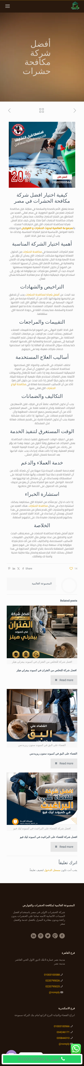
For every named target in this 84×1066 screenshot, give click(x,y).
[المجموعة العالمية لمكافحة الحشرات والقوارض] (75, 6)
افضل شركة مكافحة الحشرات (43, 197)
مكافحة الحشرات (32, 251)
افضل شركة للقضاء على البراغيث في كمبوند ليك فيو (48, 837)
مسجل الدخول (52, 870)
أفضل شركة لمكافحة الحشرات (43, 294)
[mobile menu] (7, 6)
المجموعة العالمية (42, 583)
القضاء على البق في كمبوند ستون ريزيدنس (53, 753)
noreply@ (54, 992)
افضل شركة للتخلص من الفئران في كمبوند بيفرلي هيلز (47, 670)
